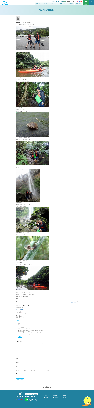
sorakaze (22, 323)
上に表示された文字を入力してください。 (23, 375)
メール (17, 362)
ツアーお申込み (55, 392)
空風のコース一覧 (46, 392)
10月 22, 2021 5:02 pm (21, 325)
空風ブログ (55, 400)
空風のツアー (38, 3)
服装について (62, 3)
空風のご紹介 (46, 3)
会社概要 (64, 392)
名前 (17, 358)
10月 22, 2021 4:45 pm (19, 309)
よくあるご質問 (70, 3)
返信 (18, 320)
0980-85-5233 (55, 1)
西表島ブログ (78, 3)
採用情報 (64, 1)
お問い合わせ (73, 1)
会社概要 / (68, 1)
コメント (18, 344)
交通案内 (44, 400)
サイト (17, 366)
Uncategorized (21, 298)
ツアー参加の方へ (54, 3)
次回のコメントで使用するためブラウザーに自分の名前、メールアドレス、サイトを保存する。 (34, 370)
